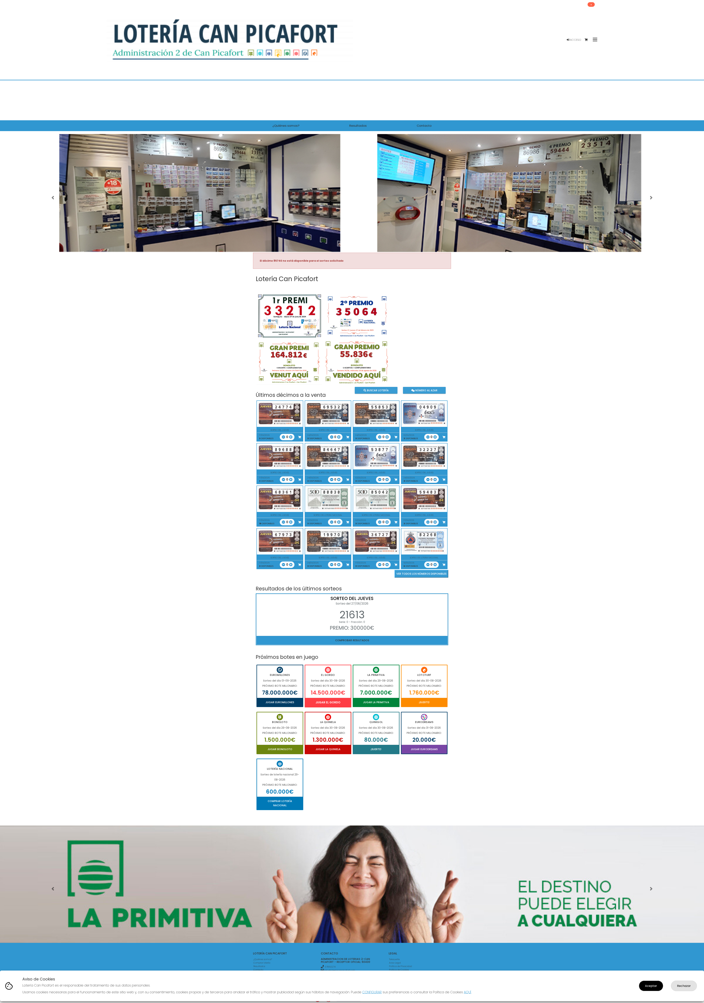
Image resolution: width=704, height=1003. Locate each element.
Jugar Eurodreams (424, 749)
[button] (53, 197)
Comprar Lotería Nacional (280, 803)
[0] (588, 40)
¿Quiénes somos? (262, 959)
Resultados (259, 966)
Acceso (575, 40)
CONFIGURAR (372, 992)
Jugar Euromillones (279, 702)
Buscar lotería (377, 390)
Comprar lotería (261, 962)
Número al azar (425, 390)
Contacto (258, 969)
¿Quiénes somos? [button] (285, 125)
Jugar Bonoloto (279, 749)
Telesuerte (394, 959)
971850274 (330, 966)
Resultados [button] (358, 125)
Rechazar (684, 986)
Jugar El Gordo (328, 702)
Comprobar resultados (352, 640)
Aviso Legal (395, 962)
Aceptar (651, 986)
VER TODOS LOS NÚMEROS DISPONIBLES (421, 574)
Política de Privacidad (400, 966)
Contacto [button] (424, 125)
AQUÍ (467, 992)
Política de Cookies (399, 969)
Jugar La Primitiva (376, 702)
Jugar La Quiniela (328, 749)
